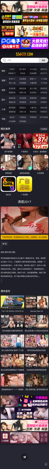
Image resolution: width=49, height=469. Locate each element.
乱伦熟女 (33, 92)
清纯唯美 (22, 102)
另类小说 (22, 112)
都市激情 (12, 107)
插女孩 (12, 117)
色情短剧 (22, 121)
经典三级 (22, 92)
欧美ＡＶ (33, 79)
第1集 (4, 244)
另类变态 (43, 92)
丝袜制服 (22, 83)
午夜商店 (22, 117)
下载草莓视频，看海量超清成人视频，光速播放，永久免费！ (24, 237)
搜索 (43, 60)
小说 (3, 109)
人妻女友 (33, 107)
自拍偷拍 (22, 79)
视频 (3, 80)
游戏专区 (43, 69)
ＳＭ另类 (43, 83)
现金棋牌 (33, 73)
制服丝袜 (12, 92)
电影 (3, 90)
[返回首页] (46, 464)
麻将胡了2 (12, 73)
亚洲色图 (22, 98)
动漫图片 (43, 98)
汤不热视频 (44, 117)
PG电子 (12, 69)
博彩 (3, 71)
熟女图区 (33, 102)
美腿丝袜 (12, 102)
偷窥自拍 (12, 98)
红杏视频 (12, 121)
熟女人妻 (12, 83)
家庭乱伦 (22, 107)
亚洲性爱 (12, 88)
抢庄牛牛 (43, 73)
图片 (3, 99)
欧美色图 (33, 98)
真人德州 (22, 69)
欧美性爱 (43, 88)
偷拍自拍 (22, 88)
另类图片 (43, 102)
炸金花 (22, 73)
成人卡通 (33, 88)
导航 (3, 119)
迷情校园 (12, 112)
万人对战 (33, 69)
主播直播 (33, 83)
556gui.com (24, 54)
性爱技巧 (43, 112)
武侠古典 (43, 107)
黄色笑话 (33, 112)
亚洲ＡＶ (12, 79)
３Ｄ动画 (43, 79)
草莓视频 (33, 117)
